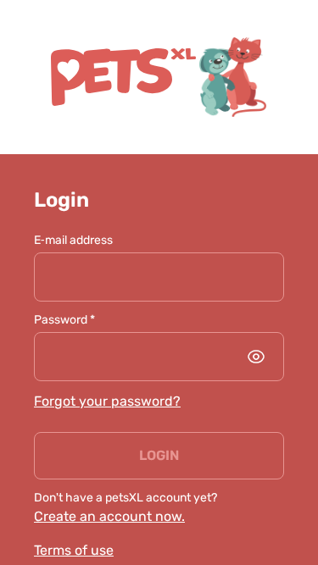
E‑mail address (73, 240)
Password (64, 320)
